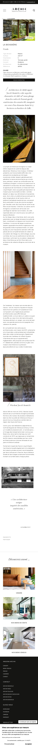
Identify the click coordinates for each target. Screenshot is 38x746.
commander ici (31, 2)
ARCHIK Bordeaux (8, 699)
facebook (6, 711)
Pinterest (6, 717)
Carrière (6, 673)
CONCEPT (5, 665)
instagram (6, 709)
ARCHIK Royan (7, 697)
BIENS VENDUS (7, 668)
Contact (5, 676)
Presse (5, 671)
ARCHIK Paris (7, 688)
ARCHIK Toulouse (8, 691)
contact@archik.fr (25, 527)
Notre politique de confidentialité (11, 737)
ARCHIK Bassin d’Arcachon (11, 694)
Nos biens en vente (19, 623)
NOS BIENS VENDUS (19, 652)
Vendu (4, 18)
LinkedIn (5, 714)
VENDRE (19, 593)
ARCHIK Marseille (8, 686)
